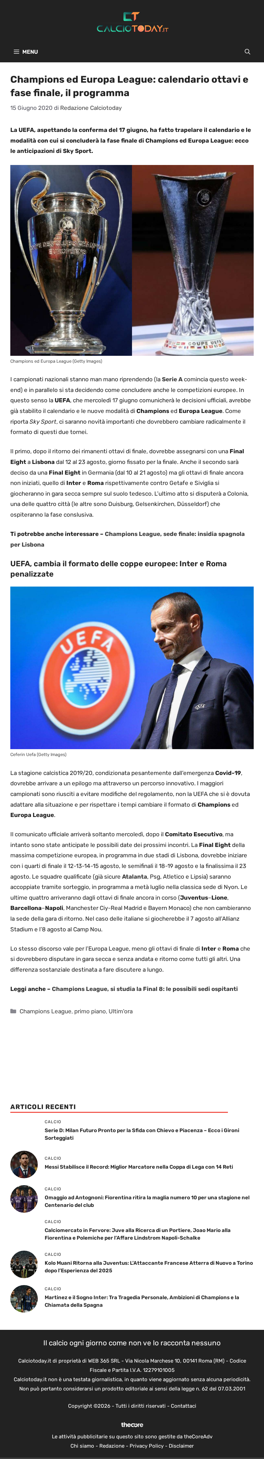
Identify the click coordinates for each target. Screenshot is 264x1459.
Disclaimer (181, 1446)
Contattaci (183, 1406)
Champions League (46, 1011)
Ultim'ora (121, 1011)
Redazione (111, 1446)
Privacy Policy (147, 1446)
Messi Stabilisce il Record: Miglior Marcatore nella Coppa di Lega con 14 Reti (139, 1167)
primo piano (90, 1011)
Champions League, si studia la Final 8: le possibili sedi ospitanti (145, 988)
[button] (247, 52)
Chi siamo (82, 1446)
